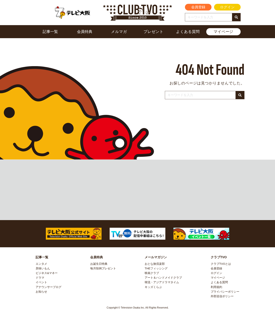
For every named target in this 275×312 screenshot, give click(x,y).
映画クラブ (152, 273)
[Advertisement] (137, 189)
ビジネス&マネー (47, 273)
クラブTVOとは (221, 263)
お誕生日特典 (98, 263)
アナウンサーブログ (48, 287)
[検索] (236, 17)
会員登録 (198, 7)
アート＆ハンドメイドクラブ (163, 277)
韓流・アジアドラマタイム (162, 282)
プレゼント (153, 31)
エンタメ (41, 263)
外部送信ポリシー (222, 296)
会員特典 (84, 31)
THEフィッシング (156, 268)
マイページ (223, 31)
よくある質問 (188, 31)
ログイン (227, 7)
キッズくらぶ (153, 287)
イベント (41, 282)
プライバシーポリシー (225, 291)
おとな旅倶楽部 (155, 263)
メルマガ (119, 31)
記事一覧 (50, 31)
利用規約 (216, 287)
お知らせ (41, 291)
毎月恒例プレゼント (103, 268)
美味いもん (43, 268)
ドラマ (40, 277)
